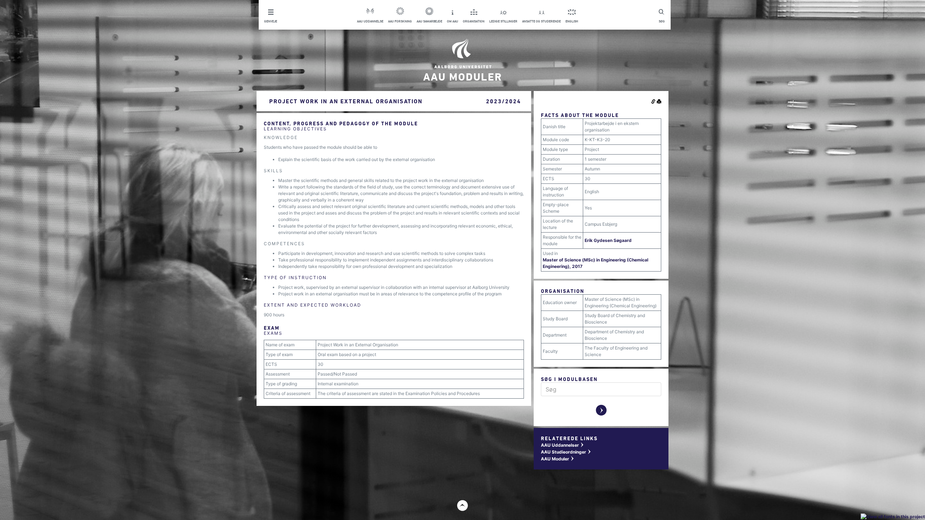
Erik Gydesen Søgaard (608, 240)
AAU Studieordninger (566, 452)
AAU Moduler (558, 459)
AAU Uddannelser (562, 445)
